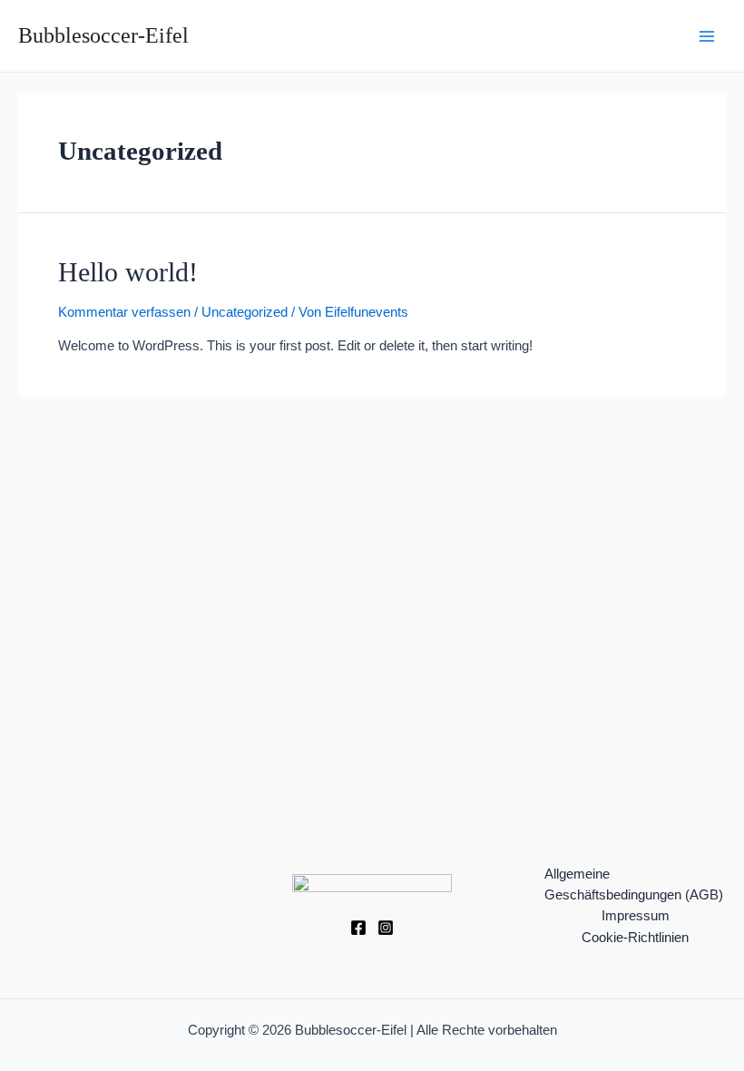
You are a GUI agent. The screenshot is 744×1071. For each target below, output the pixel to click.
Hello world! (128, 272)
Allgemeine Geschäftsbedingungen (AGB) (633, 884)
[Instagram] (385, 927)
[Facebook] (358, 927)
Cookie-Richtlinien (635, 937)
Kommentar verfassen (124, 312)
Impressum (636, 916)
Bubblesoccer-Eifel (103, 35)
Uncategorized (244, 312)
